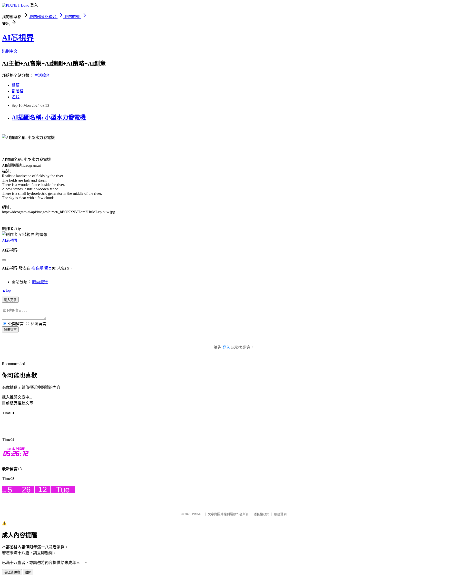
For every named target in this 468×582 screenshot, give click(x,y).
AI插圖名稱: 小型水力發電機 (49, 117)
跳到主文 (10, 51)
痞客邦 (37, 268)
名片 (16, 97)
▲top (6, 290)
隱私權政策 (261, 514)
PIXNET (197, 514)
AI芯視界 (18, 37)
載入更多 (10, 300)
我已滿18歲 (12, 572)
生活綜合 (42, 75)
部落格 (17, 91)
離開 (28, 572)
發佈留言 (10, 329)
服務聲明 (280, 514)
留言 (48, 268)
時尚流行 (40, 282)
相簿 (16, 85)
